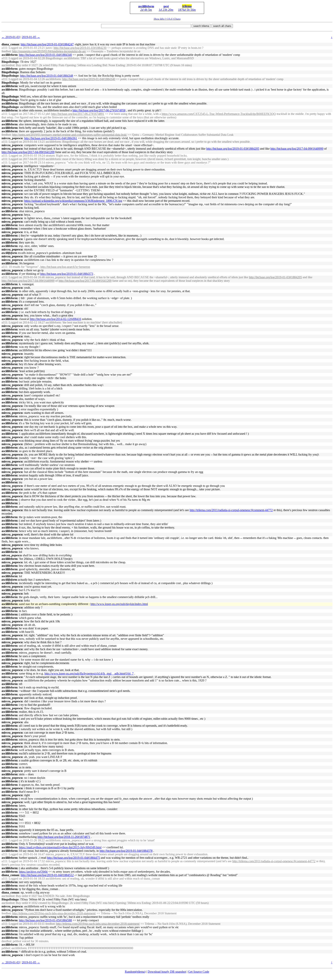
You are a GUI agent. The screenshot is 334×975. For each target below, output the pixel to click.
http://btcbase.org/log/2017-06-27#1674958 (98, 110)
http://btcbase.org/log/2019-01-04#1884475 (73, 857)
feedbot (6, 51)
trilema (187, 6)
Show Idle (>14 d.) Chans (167, 18)
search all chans (222, 26)
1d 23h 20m (166, 9)
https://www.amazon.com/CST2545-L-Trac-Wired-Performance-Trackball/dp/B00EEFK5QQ (219, 113)
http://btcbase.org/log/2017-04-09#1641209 (28, 152)
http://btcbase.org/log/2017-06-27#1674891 (77, 113)
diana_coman (10, 44)
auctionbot (8, 65)
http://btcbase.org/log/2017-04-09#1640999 (296, 148)
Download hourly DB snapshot (167, 971)
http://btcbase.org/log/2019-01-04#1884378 (126, 850)
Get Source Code (198, 971)
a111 (4, 47)
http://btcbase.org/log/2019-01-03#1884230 (80, 47)
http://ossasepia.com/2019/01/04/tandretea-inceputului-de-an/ (49, 51)
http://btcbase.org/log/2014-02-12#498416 (55, 319)
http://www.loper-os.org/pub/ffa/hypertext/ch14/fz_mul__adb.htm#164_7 (89, 673)
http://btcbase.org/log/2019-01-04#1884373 (66, 273)
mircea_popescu (12, 138)
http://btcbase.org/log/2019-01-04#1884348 (46, 75)
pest (166, 6)
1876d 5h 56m (187, 9)
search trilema (201, 26)
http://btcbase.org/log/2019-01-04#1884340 (45, 54)
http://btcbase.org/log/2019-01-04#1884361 (50, 138)
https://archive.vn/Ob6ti (33, 871)
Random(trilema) (135, 971)
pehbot (6, 948)
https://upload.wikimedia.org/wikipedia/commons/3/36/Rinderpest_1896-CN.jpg (73, 200)
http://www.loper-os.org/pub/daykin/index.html (119, 604)
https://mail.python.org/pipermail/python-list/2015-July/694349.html (60, 847)
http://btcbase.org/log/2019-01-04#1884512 (47, 875)
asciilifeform (146, 6)
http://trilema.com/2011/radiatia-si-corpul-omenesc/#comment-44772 (231, 510)
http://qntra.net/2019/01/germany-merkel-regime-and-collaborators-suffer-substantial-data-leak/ (69, 134)
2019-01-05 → (31, 37)
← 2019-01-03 (11, 37)
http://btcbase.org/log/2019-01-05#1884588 (45, 920)
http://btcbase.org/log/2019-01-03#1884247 (47, 44)
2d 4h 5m (146, 9)
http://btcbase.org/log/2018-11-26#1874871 (63, 836)
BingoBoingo (10, 61)
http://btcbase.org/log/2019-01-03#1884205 (232, 148)
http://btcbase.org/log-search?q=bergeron (65, 266)
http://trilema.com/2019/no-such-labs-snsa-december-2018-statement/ (54, 913)
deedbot (6, 941)
